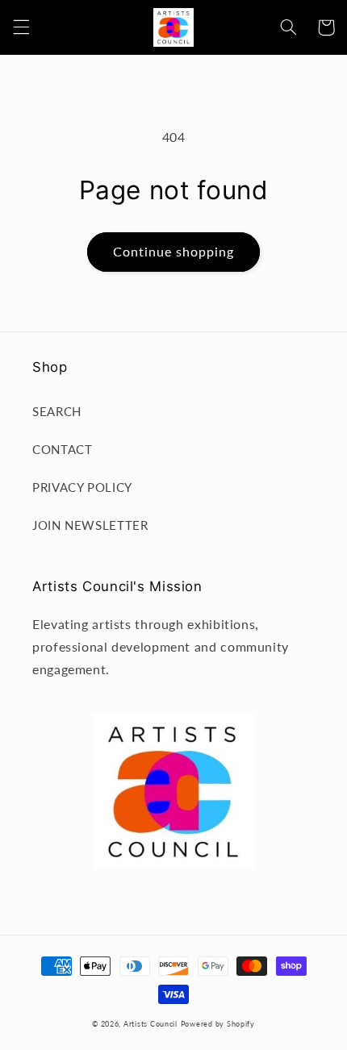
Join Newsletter (90, 525)
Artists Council (150, 1023)
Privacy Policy (82, 487)
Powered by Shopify (218, 1023)
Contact (62, 449)
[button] (21, 27)
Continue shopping (174, 251)
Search (57, 411)
